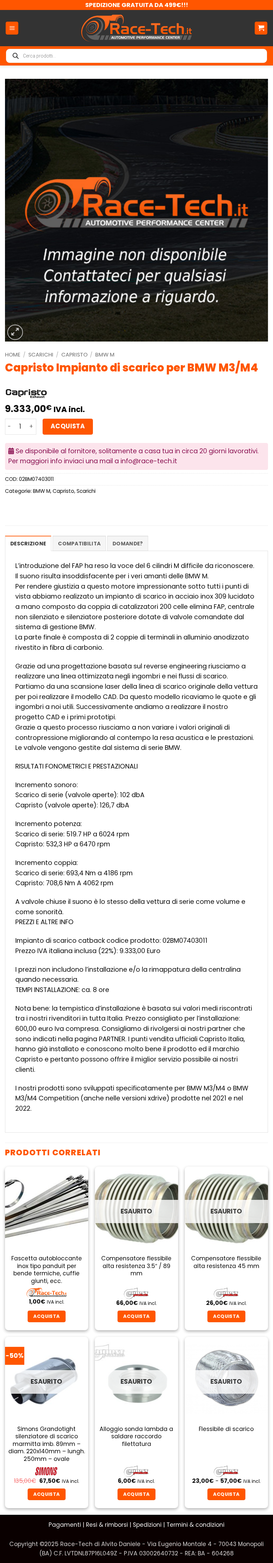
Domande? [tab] (128, 543)
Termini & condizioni (195, 1525)
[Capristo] (26, 393)
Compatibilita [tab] (79, 543)
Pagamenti (65, 1525)
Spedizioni (147, 1525)
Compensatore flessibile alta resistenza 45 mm (226, 1262)
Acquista (68, 426)
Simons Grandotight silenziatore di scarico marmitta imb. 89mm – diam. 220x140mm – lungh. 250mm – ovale (46, 1444)
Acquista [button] (46, 1316)
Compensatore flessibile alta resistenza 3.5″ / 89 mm (136, 1266)
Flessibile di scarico (226, 1429)
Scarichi (40, 354)
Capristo (74, 354)
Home (12, 354)
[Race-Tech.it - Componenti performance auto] (137, 28)
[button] (12, 28)
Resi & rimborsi (107, 1525)
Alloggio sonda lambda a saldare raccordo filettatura (136, 1436)
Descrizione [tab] (28, 543)
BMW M (105, 354)
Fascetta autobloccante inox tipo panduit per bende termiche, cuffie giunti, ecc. (46, 1270)
